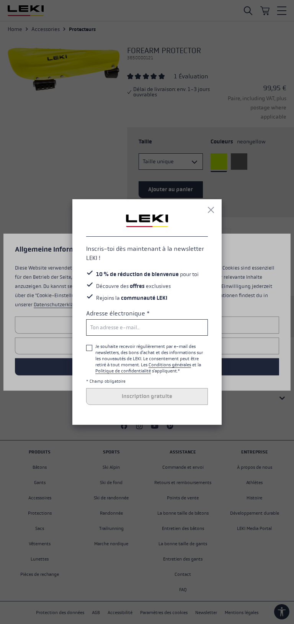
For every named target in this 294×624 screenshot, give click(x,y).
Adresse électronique (118, 313)
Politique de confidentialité (123, 371)
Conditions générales (170, 364)
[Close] (211, 209)
